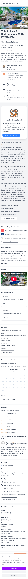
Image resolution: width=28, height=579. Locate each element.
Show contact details (11, 135)
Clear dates (4, 395)
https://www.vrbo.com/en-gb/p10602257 (15, 238)
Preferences (14, 575)
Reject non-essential (14, 572)
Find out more (11, 79)
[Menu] (25, 3)
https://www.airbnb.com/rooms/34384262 (16, 230)
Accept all (14, 568)
